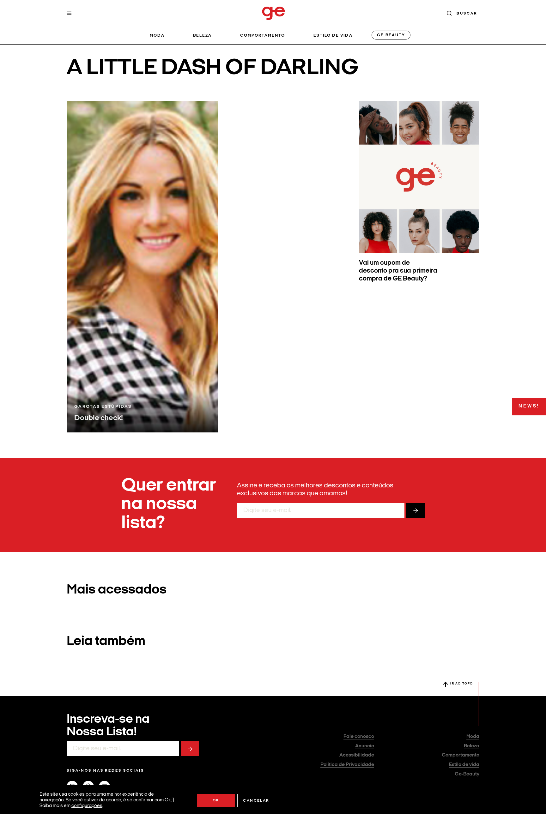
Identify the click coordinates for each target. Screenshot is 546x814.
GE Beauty (391, 35)
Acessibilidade (356, 755)
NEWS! (529, 406)
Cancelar (256, 801)
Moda (157, 35)
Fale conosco (358, 736)
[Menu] (69, 13)
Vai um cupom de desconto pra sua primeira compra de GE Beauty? (398, 271)
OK (216, 800)
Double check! (98, 418)
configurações (86, 806)
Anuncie (364, 746)
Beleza (202, 35)
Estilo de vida (333, 35)
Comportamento (262, 35)
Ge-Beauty (467, 774)
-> (415, 510)
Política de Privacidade (347, 764)
